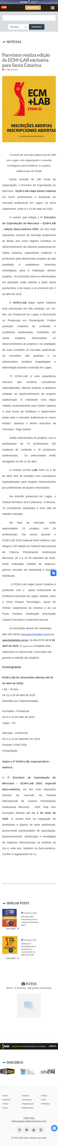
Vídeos (6, 1104)
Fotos (5, 1108)
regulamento (28, 646)
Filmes (44, 1096)
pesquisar (37, 27)
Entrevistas (27, 1100)
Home (5, 1096)
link (34, 854)
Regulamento (27, 1108)
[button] (52, 7)
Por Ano (14, 27)
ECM (43, 1100)
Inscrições (33, 8)
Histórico (6, 1100)
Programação (27, 1104)
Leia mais (11, 929)
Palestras (46, 1104)
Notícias (25, 1096)
